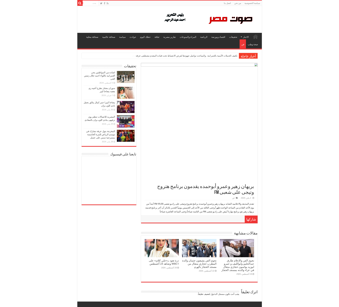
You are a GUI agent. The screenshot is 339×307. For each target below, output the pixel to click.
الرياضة (203, 37)
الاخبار (246, 37)
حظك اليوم (145, 37)
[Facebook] (104, 3)
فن (242, 44)
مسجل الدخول (218, 294)
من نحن (237, 3)
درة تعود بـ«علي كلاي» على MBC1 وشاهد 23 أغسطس (164, 262)
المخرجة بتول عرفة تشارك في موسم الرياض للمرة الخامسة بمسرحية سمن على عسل (100, 134)
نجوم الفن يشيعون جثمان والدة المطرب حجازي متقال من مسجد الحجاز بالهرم (199, 264)
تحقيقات (233, 37)
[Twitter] (101, 3)
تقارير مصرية (169, 37)
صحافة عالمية (108, 37)
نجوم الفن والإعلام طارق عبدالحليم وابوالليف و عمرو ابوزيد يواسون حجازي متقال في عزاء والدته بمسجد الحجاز (237, 265)
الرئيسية (255, 36)
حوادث (133, 37)
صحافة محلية (92, 37)
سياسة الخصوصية (252, 3)
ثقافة (156, 37)
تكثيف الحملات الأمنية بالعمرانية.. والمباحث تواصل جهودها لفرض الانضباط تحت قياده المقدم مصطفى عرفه (186, 55)
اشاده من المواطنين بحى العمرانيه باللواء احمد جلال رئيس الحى (99, 75)
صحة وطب (253, 44)
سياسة (122, 37)
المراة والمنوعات (188, 37)
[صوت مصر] (208, 18)
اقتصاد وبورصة (218, 37)
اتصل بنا (227, 3)
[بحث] (80, 3)
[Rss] (107, 3)
